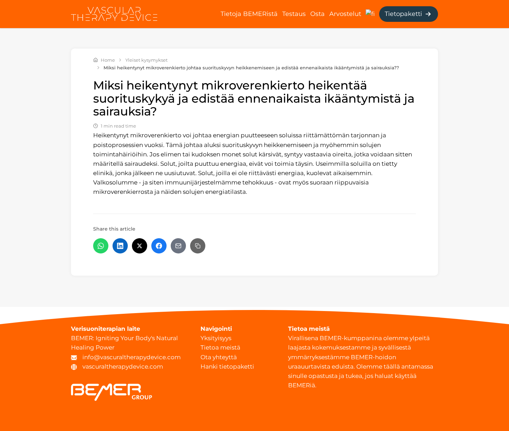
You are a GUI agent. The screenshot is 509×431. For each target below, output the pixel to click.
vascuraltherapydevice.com (122, 366)
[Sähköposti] (178, 245)
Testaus (294, 14)
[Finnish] (370, 13)
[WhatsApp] (100, 245)
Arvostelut (345, 14)
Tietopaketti (403, 14)
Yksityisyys (215, 338)
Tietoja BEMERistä (249, 14)
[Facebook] (159, 245)
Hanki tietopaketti (227, 366)
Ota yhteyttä (218, 357)
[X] (139, 245)
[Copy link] (197, 245)
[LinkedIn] (120, 245)
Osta (317, 14)
